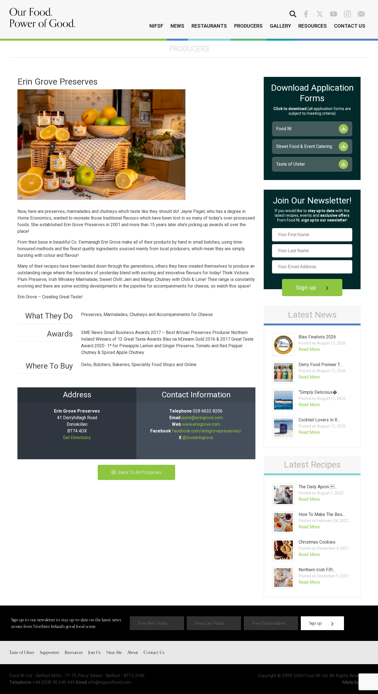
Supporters (49, 652)
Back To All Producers (139, 472)
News (177, 26)
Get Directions (77, 437)
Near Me (114, 652)
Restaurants (209, 26)
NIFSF (156, 26)
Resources (312, 26)
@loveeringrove (198, 437)
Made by (351, 682)
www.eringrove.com (201, 424)
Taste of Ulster (290, 164)
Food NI (284, 128)
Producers (248, 26)
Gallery (280, 26)
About (132, 652)
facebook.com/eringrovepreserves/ (207, 431)
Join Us (94, 652)
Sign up (307, 287)
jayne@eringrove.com (202, 417)
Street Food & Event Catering (304, 146)
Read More (309, 349)
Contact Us (349, 26)
